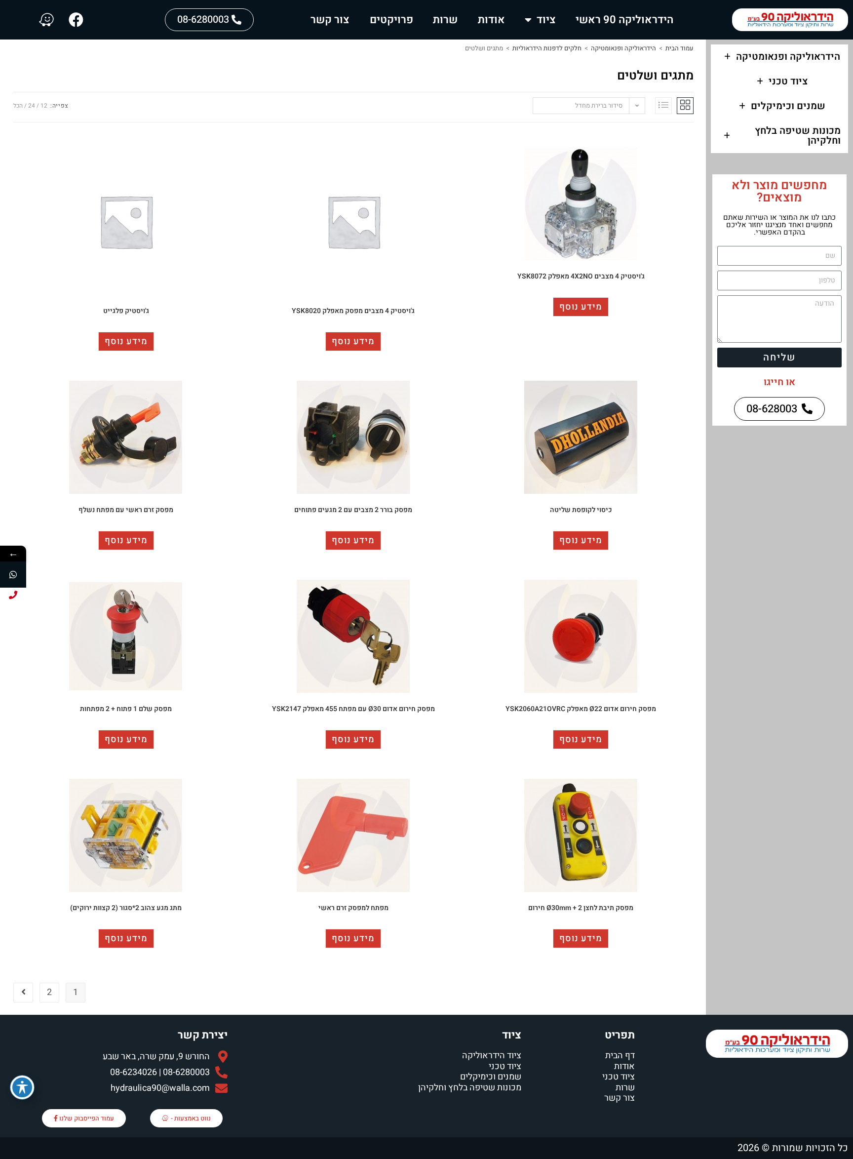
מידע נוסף (580, 307)
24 (31, 105)
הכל (18, 105)
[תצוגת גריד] (685, 105)
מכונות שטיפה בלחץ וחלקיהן (798, 135)
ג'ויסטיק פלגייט (126, 311)
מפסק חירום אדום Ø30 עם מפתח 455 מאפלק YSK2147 (353, 709)
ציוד (546, 20)
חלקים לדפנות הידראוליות (547, 48)
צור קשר (329, 20)
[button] (779, 56)
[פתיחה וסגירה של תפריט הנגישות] (22, 1087)
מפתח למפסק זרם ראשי (353, 908)
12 (43, 105)
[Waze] (46, 20)
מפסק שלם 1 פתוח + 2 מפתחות (126, 709)
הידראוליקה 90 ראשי (624, 20)
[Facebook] (76, 20)
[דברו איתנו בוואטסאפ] (13, 574)
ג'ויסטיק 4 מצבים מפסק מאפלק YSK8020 (353, 311)
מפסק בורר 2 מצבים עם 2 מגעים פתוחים (353, 510)
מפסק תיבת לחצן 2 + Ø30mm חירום (580, 908)
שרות (445, 20)
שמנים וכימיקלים (788, 106)
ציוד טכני (788, 81)
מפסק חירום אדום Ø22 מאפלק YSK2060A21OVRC (580, 709)
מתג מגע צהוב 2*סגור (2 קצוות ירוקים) (126, 908)
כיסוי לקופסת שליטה (581, 510)
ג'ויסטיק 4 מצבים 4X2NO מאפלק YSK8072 (581, 276)
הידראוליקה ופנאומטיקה (788, 56)
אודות (491, 20)
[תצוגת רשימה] (663, 105)
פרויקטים (391, 20)
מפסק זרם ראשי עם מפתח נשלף (125, 510)
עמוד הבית (679, 48)
